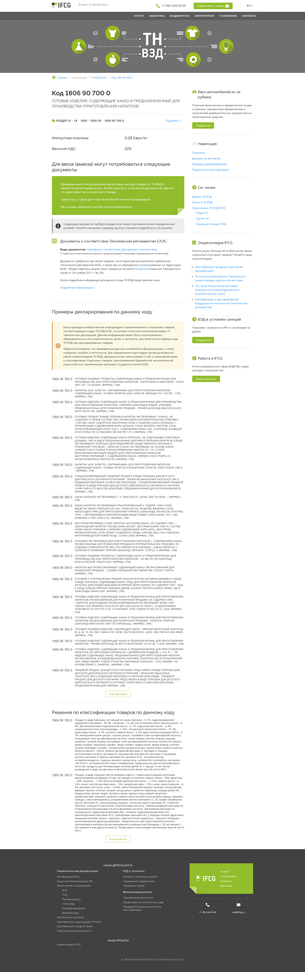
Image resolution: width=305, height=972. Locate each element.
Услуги (224, 871)
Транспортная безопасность (74, 930)
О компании (228, 876)
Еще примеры (118, 694)
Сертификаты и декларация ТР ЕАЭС (79, 921)
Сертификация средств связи (75, 926)
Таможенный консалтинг (138, 897)
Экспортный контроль (70, 917)
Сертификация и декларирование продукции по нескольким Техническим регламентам (221, 303)
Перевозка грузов (134, 885)
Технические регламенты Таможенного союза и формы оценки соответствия (220, 278)
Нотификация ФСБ (68, 876)
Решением (142, 269)
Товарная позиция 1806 (211, 224)
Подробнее (203, 125)
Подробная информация (76, 287)
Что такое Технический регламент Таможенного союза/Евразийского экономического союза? (217, 289)
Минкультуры (70, 912)
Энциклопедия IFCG (69, 944)
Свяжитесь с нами (211, 6)
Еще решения (118, 839)
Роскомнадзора (71, 899)
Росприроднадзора (73, 908)
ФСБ (64, 890)
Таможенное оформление (138, 881)
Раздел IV (202, 212)
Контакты (226, 885)
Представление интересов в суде (143, 902)
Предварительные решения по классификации (142, 908)
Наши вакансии (206, 379)
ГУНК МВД (68, 903)
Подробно (172, 120)
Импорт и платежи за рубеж (140, 876)
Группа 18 (202, 218)
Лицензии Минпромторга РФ (74, 881)
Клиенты (226, 881)
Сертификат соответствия (103, 249)
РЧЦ (64, 894)
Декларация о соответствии (139, 249)
